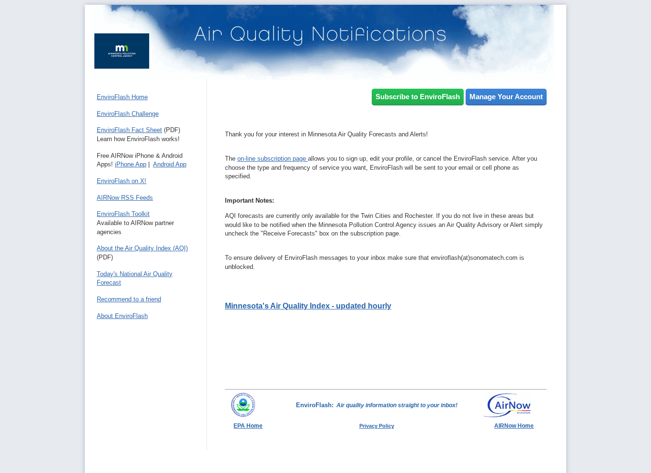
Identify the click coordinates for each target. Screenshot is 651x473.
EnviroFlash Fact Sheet (129, 130)
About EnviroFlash (122, 315)
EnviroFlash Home (122, 97)
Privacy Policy (376, 426)
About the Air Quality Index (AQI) (142, 248)
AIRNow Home (514, 425)
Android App (169, 164)
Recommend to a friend (129, 299)
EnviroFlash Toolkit (123, 213)
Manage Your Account (506, 97)
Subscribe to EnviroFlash (418, 97)
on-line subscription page (272, 158)
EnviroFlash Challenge (128, 113)
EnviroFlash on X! (121, 181)
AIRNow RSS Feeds (125, 197)
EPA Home (248, 425)
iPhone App (130, 164)
